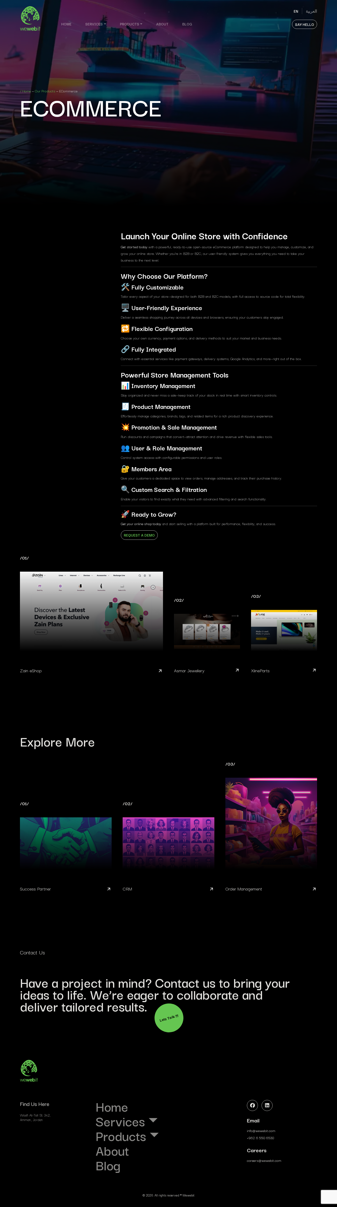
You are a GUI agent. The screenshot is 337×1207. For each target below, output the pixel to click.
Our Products (45, 91)
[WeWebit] (30, 18)
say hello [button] (304, 24)
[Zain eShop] (91, 614)
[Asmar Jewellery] (207, 636)
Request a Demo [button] (139, 535)
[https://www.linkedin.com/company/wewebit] (267, 1105)
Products (129, 24)
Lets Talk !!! (169, 1017)
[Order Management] (271, 827)
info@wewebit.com (261, 1130)
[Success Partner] (66, 846)
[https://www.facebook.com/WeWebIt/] (252, 1105)
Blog (187, 24)
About (162, 24)
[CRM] (168, 846)
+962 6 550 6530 (260, 1137)
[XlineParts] (284, 634)
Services (94, 24)
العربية (311, 11)
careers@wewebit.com (264, 1160)
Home (66, 24)
